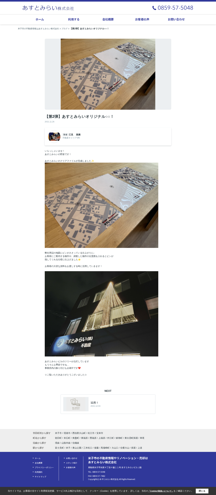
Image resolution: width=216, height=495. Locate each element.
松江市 (91, 433)
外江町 (110, 438)
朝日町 (58, 438)
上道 (140, 447)
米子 (68, 447)
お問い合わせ (176, 19)
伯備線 (75, 443)
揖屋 (133, 447)
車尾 (142, 438)
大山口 (115, 447)
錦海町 (119, 438)
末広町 (67, 438)
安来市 (99, 433)
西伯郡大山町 (79, 433)
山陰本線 (66, 443)
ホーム (40, 19)
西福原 (93, 438)
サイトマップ (40, 476)
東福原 (84, 438)
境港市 (67, 433)
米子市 (58, 433)
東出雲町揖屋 (132, 438)
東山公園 (76, 447)
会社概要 (108, 19)
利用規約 (38, 472)
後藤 (96, 447)
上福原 (102, 438)
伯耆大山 (124, 447)
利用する (74, 19)
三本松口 (87, 447)
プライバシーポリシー (44, 467)
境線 (57, 443)
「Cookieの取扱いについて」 (160, 491)
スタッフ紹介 (71, 462)
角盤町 (76, 438)
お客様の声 (142, 19)
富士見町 (59, 447)
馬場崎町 (105, 447)
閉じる (202, 491)
